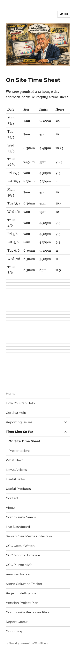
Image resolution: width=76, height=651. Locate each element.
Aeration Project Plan (22, 603)
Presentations (19, 451)
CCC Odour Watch (20, 546)
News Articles (16, 470)
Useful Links (15, 479)
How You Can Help (20, 403)
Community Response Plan (27, 612)
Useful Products (18, 489)
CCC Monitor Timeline (23, 555)
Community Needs (21, 517)
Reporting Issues (19, 422)
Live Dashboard (18, 527)
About (11, 508)
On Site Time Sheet (24, 441)
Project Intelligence (21, 593)
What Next (14, 460)
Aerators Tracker (18, 574)
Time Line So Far (19, 432)
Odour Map (14, 631)
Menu (63, 14)
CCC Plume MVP (19, 565)
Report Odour (16, 622)
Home (11, 394)
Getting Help (16, 413)
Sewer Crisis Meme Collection (29, 536)
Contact (12, 498)
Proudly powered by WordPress (28, 643)
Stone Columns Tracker (24, 584)
